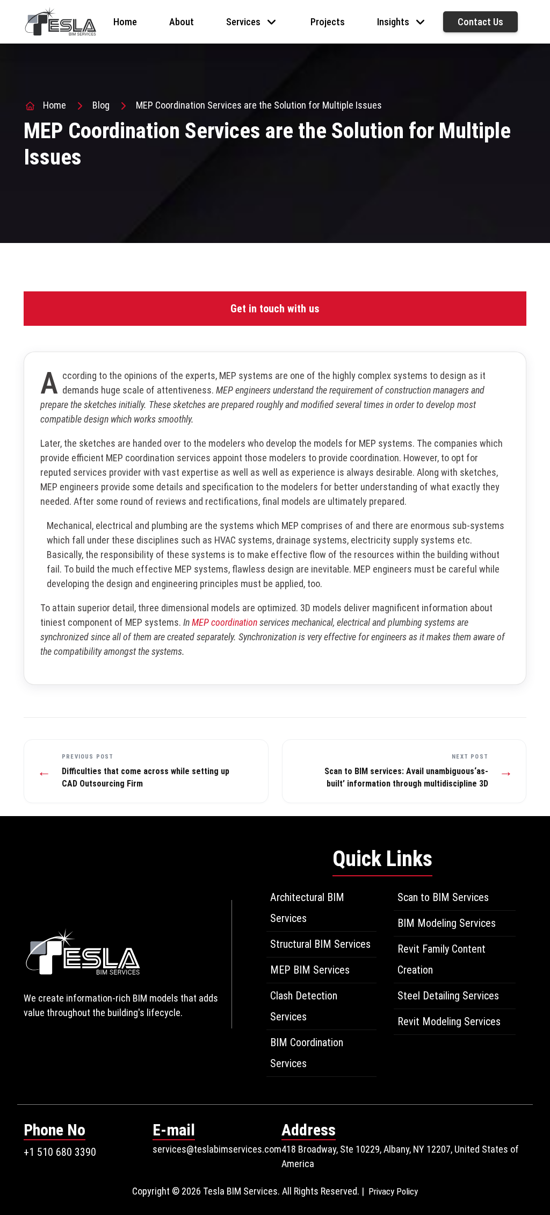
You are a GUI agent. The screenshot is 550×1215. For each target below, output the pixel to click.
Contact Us (480, 21)
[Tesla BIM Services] (60, 20)
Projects (327, 21)
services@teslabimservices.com (217, 1149)
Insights (393, 21)
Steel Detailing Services (448, 995)
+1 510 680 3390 (60, 1152)
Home (125, 21)
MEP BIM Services (310, 969)
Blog (101, 105)
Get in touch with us (275, 308)
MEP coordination (225, 622)
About (181, 21)
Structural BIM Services (320, 944)
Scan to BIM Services (443, 897)
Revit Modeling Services (449, 1021)
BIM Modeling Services (446, 923)
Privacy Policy (393, 1191)
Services (243, 21)
